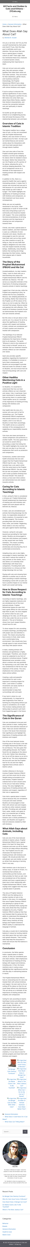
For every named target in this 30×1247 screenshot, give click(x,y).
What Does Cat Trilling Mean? (14, 1122)
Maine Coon (6, 1235)
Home (4, 24)
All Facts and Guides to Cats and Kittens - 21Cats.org (15, 8)
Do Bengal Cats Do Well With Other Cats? (12, 1104)
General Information (14, 24)
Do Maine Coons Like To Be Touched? (11, 1085)
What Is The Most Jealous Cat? (12, 1209)
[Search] (25, 1132)
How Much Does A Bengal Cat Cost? (21, 1074)
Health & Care (7, 1232)
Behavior (5, 1223)
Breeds (4, 1226)
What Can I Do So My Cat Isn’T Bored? (21, 1093)
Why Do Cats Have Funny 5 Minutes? (14, 1199)
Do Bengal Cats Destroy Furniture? (14, 1196)
